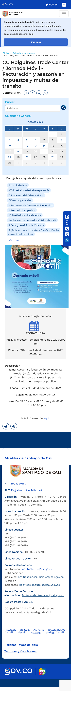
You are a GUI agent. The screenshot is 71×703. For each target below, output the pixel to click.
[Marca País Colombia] (42, 671)
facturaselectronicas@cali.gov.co (43, 595)
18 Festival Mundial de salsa (25, 215)
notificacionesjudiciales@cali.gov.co (41, 576)
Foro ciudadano (18, 185)
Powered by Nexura (59, 685)
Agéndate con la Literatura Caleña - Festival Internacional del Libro (33, 232)
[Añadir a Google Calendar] (35, 328)
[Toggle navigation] (64, 13)
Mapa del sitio (28, 644)
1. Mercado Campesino (22, 210)
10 (9, 145)
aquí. (47, 418)
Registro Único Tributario (27, 490)
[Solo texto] (67, 223)
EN (64, 4)
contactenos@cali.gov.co (38, 569)
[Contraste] (67, 217)
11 (18, 145)
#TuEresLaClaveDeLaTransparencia (29, 190)
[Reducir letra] (67, 228)
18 (18, 151)
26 (26, 157)
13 (35, 145)
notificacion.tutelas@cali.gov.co (39, 584)
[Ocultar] (67, 240)
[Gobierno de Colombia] (10, 4)
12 (27, 145)
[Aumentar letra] (67, 234)
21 (44, 151)
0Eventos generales (20, 200)
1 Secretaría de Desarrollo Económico (31, 205)
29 (52, 157)
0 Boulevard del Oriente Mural (26, 195)
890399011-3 (18, 483)
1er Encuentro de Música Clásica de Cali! (32, 220)
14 (44, 145)
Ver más (14, 240)
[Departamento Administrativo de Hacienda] (35, 13)
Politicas (10, 644)
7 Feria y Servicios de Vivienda (26, 225)
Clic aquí (36, 42)
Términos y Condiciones (20, 651)
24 (9, 157)
